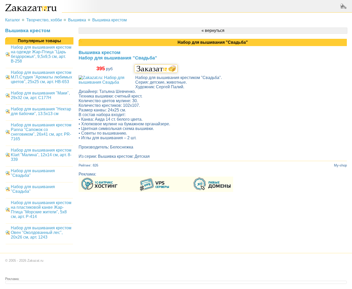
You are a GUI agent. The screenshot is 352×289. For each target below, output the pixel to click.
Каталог (12, 20)
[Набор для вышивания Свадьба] (104, 82)
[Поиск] (344, 6)
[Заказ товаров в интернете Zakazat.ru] (31, 10)
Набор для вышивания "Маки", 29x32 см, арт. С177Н (40, 95)
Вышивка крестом (109, 20)
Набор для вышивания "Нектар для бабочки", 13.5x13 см (41, 111)
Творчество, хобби (44, 20)
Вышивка (77, 20)
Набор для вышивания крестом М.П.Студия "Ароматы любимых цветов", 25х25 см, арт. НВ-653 (41, 77)
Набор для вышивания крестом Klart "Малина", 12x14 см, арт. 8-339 (41, 155)
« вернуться (213, 30)
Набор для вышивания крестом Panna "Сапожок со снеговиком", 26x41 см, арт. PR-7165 (41, 132)
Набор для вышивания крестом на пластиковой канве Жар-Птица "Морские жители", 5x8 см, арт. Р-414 (41, 209)
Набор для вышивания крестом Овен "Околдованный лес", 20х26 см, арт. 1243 (41, 232)
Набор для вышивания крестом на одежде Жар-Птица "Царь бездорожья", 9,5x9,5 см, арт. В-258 (41, 54)
